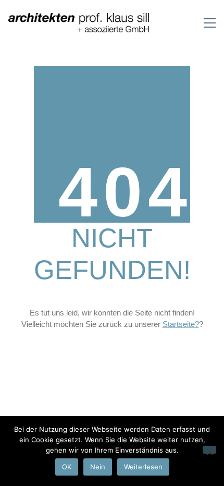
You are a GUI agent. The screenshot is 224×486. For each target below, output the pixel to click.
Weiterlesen (143, 467)
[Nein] (209, 450)
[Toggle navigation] (210, 23)
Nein (97, 467)
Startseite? (181, 324)
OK (66, 467)
